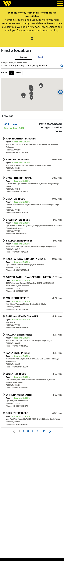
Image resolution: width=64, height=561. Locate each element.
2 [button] (23, 431)
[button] (49, 431)
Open (18, 73)
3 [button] (28, 431)
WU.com (10, 124)
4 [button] (32, 431)
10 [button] (44, 431)
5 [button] (37, 431)
